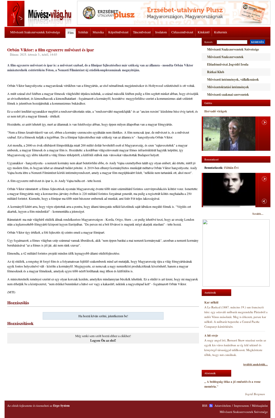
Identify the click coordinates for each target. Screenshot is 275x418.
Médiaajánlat (260, 405)
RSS (204, 405)
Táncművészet (142, 32)
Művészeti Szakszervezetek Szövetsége (35, 32)
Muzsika (98, 32)
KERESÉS (257, 42)
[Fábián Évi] (229, 190)
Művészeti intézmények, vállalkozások (233, 79)
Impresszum (241, 405)
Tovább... (257, 214)
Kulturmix (220, 32)
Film (71, 32)
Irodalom (161, 32)
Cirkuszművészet (182, 32)
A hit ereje (211, 335)
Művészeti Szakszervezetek (225, 57)
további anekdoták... (255, 364)
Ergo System (61, 405)
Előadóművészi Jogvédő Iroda (227, 64)
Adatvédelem (223, 405)
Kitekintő (203, 32)
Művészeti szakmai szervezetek (228, 94)
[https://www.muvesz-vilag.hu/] (40, 25)
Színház (83, 32)
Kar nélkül (211, 302)
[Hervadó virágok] (229, 134)
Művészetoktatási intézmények (228, 87)
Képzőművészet (118, 32)
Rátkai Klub (215, 72)
